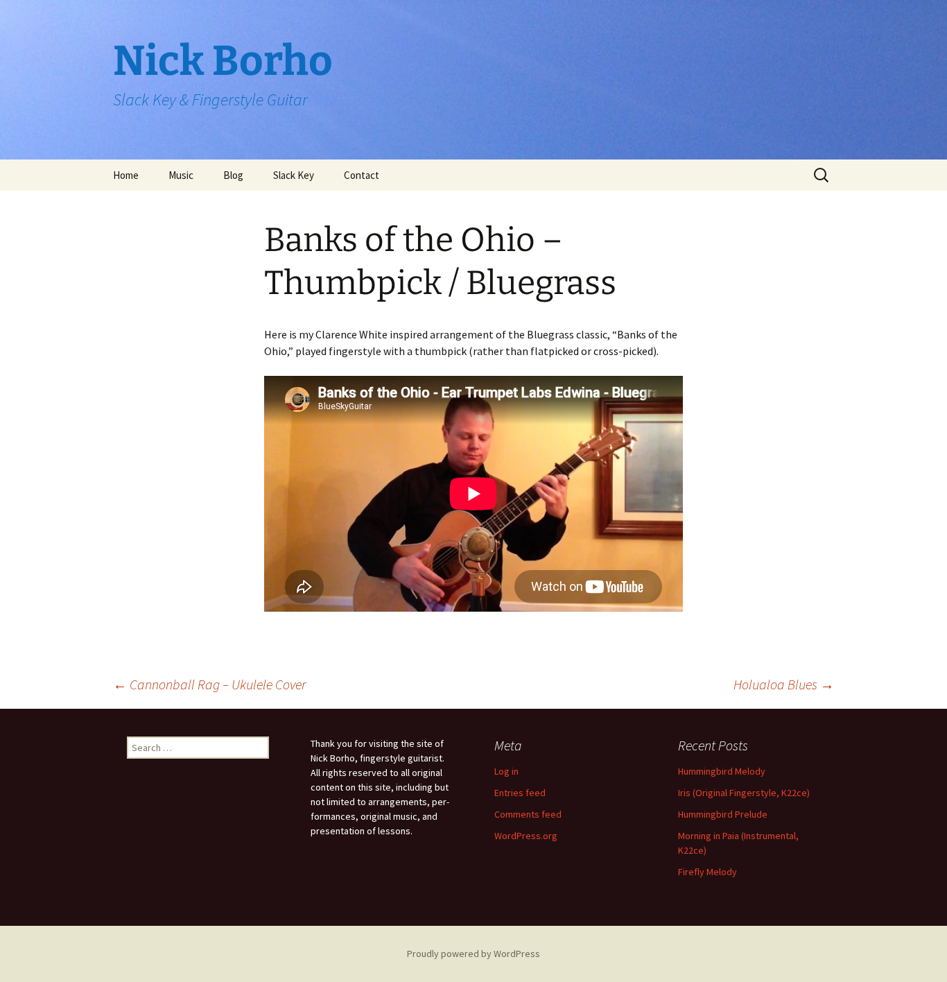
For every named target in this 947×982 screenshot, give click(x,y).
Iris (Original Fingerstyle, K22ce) (744, 792)
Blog (233, 175)
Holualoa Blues (783, 684)
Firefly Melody (707, 871)
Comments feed (528, 814)
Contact (361, 175)
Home (126, 175)
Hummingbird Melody (721, 771)
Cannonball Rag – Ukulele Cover (209, 684)
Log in (506, 771)
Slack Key (293, 175)
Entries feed (520, 792)
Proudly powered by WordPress (473, 953)
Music (180, 175)
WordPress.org (525, 835)
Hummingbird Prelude (722, 814)
